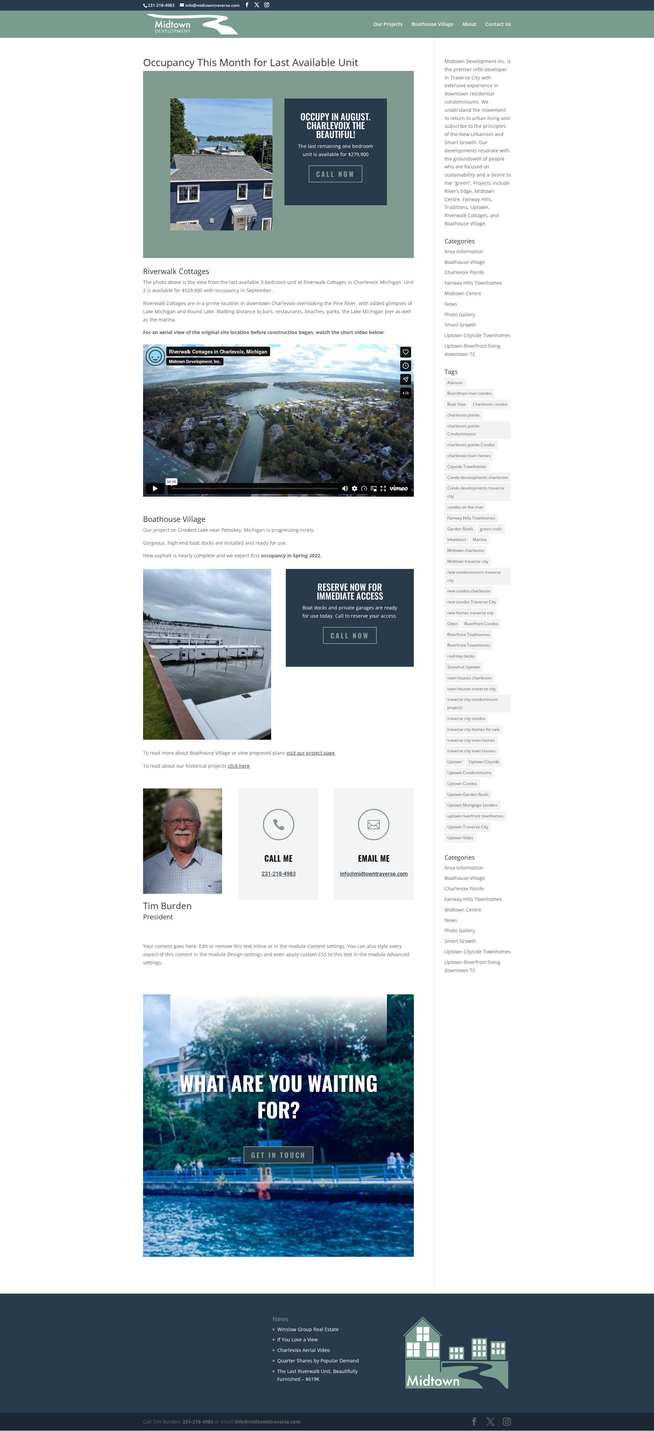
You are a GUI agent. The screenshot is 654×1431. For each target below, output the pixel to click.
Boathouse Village (432, 24)
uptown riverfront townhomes (475, 816)
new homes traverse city (470, 613)
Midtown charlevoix (465, 550)
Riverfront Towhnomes (468, 634)
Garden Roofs (460, 529)
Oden (452, 624)
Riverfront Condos (481, 624)
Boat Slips (456, 404)
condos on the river (465, 507)
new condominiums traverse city (474, 576)
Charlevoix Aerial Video (303, 1350)
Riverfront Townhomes (468, 645)
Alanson (455, 383)
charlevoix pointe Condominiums (463, 430)
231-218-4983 (279, 874)
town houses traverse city (471, 689)
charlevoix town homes (469, 455)
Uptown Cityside (484, 762)
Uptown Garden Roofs (468, 794)
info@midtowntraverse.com (374, 874)
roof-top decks (460, 656)
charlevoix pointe (463, 415)
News (451, 304)
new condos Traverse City (471, 602)
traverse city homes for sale (473, 729)
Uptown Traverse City (467, 827)
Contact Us (498, 24)
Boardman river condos (469, 393)
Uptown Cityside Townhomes (478, 335)
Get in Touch (278, 1155)
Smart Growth (460, 324)
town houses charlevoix (469, 678)
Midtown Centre (463, 293)
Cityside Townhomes (466, 466)
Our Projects (388, 24)
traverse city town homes (471, 740)
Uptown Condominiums (469, 772)
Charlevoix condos (490, 404)
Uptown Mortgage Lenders (472, 805)
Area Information (464, 251)
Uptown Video (460, 838)
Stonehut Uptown (463, 667)
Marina (479, 539)
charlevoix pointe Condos (471, 445)
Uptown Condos (462, 783)
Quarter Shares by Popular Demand (318, 1360)
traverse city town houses (471, 751)
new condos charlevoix (468, 591)
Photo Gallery (460, 314)
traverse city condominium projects (472, 703)
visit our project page (310, 753)
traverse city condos (466, 718)
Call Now (335, 174)
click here (239, 766)
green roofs (491, 529)
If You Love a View (297, 1339)
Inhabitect (456, 539)
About (469, 24)
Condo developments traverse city (475, 492)
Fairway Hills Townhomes (473, 283)
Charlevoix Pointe (464, 272)
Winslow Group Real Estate (308, 1329)
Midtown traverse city (467, 561)
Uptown (454, 762)
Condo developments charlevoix (477, 477)
